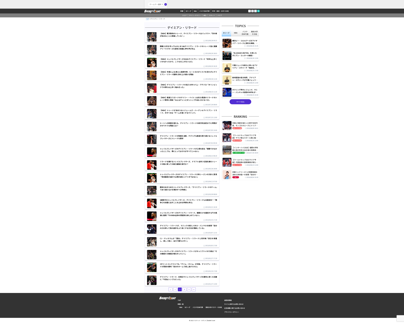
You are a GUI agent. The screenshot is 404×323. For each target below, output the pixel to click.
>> (194, 289)
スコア (184, 15)
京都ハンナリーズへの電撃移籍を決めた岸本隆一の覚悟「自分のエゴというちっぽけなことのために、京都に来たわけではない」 (245, 173)
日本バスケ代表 (237, 128)
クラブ (219, 15)
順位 (204, 15)
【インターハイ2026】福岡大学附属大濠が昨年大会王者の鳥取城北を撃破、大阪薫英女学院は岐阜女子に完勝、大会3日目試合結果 (245, 148)
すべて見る (240, 101)
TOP (179, 300)
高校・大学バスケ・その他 (238, 153)
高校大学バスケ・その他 (214, 307)
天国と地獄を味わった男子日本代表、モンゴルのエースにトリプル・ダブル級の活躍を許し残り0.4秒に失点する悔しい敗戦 (245, 124)
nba (235, 33)
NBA (195, 11)
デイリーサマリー (195, 15)
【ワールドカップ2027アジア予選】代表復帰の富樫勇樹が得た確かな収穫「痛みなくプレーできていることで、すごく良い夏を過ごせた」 (245, 160)
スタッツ (212, 15)
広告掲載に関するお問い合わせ (234, 308)
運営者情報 (228, 300)
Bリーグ (188, 11)
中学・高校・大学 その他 (220, 11)
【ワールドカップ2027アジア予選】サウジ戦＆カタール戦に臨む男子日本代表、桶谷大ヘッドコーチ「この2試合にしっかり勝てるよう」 (245, 136)
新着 (181, 11)
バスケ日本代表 (204, 11)
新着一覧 (181, 304)
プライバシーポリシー (231, 312)
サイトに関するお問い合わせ (233, 304)
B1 (235, 177)
